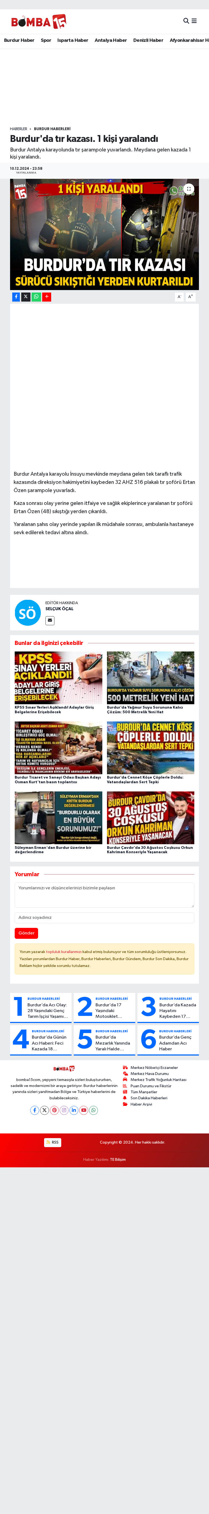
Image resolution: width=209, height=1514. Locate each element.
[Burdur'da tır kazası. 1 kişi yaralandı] (104, 234)
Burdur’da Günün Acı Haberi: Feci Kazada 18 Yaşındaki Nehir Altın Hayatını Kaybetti (49, 1043)
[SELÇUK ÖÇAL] (28, 612)
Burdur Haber (19, 40)
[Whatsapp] (93, 1110)
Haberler (18, 129)
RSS (55, 1142)
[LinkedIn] (73, 1110)
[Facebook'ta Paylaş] (16, 297)
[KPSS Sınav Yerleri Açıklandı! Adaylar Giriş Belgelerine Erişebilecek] (58, 677)
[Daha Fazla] (46, 297)
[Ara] (186, 21)
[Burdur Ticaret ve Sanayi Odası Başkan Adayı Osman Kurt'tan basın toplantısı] (58, 748)
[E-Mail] (49, 620)
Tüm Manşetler (144, 1092)
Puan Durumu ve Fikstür (151, 1086)
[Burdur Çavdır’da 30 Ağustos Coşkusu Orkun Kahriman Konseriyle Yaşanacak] (151, 818)
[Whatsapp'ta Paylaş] (36, 297)
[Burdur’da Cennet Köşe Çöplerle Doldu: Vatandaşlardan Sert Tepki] (151, 748)
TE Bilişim (118, 1160)
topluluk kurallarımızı (64, 952)
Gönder (27, 933)
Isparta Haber (72, 40)
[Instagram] (64, 1110)
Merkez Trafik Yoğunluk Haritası (158, 1080)
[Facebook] (34, 1110)
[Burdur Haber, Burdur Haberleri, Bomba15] (38, 21)
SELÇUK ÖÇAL (59, 609)
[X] (44, 1110)
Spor (46, 40)
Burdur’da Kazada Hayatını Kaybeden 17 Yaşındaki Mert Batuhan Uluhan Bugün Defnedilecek (177, 1011)
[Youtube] (83, 1110)
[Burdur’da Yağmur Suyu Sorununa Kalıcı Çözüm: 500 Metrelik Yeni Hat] (151, 677)
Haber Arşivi (141, 1104)
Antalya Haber (111, 40)
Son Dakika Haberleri (149, 1098)
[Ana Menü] (194, 21)
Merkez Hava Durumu (150, 1074)
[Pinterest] (54, 1110)
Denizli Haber (148, 40)
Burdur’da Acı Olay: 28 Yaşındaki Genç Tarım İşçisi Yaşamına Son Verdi (48, 1011)
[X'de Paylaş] (25, 297)
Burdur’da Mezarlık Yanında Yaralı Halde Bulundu (113, 1043)
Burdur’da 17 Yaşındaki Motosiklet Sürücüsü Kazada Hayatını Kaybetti (113, 1011)
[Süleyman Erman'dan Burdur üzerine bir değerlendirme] (58, 818)
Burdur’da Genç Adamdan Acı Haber (175, 1043)
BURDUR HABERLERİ (52, 129)
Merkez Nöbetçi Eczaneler (154, 1068)
